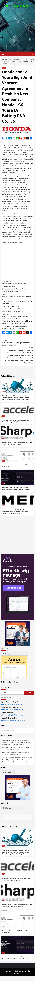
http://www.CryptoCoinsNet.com (12, 715)
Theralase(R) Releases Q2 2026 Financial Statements (17, 757)
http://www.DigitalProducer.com (12, 704)
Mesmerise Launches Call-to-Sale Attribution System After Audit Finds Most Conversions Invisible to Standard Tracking (16, 511)
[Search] (32, 54)
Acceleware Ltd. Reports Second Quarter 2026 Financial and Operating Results (16, 421)
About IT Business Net (8, 730)
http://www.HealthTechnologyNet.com (14, 720)
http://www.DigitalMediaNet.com (12, 709)
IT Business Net (17, 6)
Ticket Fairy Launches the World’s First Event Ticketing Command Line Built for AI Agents (15, 488)
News (4, 68)
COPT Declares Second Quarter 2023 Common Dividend (16, 342)
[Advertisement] (17, 29)
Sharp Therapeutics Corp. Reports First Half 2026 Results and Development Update (17, 443)
